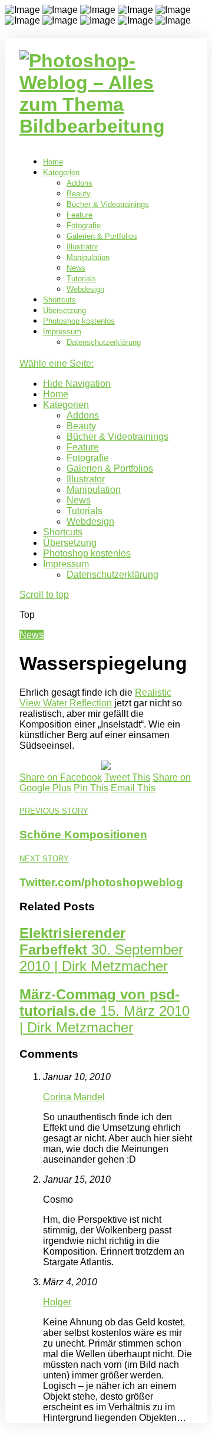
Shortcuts (59, 299)
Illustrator (82, 246)
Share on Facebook (60, 777)
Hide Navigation (77, 384)
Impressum (62, 331)
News (76, 268)
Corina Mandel (74, 1097)
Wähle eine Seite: (56, 363)
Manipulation (88, 257)
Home (53, 161)
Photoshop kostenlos (79, 321)
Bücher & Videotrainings (108, 204)
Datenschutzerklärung (104, 342)
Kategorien (61, 172)
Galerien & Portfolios (102, 236)
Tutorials (81, 278)
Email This (133, 788)
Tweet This (127, 777)
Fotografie (84, 225)
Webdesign (85, 289)
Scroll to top (44, 595)
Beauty (79, 193)
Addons (79, 183)
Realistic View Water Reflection (95, 697)
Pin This (91, 788)
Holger (57, 1302)
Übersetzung (64, 310)
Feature (79, 214)
